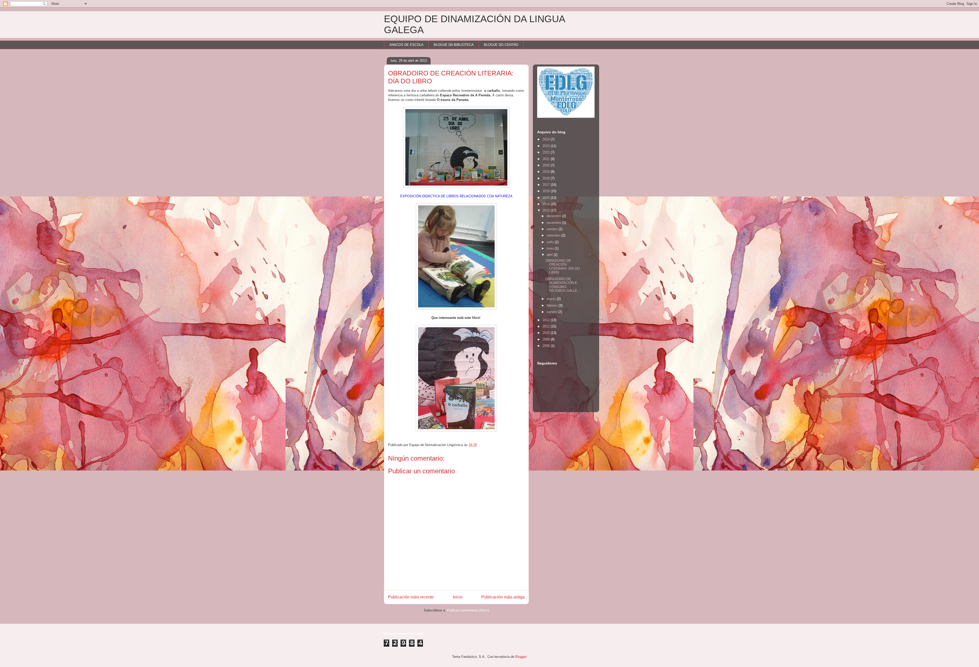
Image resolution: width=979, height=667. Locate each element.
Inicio (457, 597)
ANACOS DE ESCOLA (406, 45)
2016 (547, 191)
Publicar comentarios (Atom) (468, 610)
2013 (547, 210)
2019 (547, 172)
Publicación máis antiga (503, 597)
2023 (547, 146)
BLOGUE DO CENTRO (501, 45)
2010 (547, 333)
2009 (547, 339)
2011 (547, 326)
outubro (553, 229)
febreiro (553, 305)
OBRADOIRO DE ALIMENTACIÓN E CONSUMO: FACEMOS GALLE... (562, 285)
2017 (547, 185)
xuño (551, 242)
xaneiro (552, 312)
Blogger (520, 657)
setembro (554, 235)
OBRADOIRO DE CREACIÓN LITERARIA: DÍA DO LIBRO (562, 266)
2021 (547, 159)
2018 (547, 178)
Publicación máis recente (411, 597)
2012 (547, 320)
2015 (547, 198)
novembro (554, 223)
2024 (547, 139)
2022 (547, 152)
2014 (547, 204)
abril (550, 255)
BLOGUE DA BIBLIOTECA (454, 45)
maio (551, 248)
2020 (547, 165)
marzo (552, 299)
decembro (554, 216)
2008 (547, 346)
